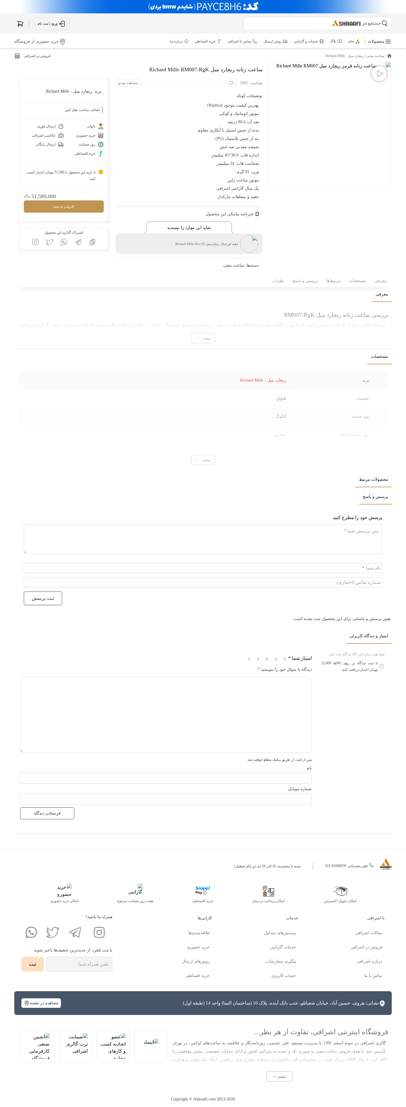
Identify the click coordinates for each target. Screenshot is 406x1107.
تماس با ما (373, 975)
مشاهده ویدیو (128, 83)
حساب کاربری (283, 975)
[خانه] (389, 56)
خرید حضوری (198, 947)
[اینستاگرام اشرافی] (35, 242)
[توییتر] (52, 932)
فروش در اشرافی (37, 56)
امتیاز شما (300, 658)
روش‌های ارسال (196, 961)
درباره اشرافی (369, 961)
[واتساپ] (31, 932)
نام (309, 768)
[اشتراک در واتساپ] (64, 242)
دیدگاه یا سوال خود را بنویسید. (285, 669)
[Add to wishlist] (231, 83)
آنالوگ (281, 416)
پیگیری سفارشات (281, 961)
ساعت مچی (375, 56)
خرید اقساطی (197, 975)
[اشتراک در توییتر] (50, 242)
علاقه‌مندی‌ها (199, 933)
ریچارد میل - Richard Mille (344, 56)
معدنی (280, 434)
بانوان (281, 398)
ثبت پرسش (43, 598)
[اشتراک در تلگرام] (78, 242)
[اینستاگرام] (99, 932)
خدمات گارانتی (283, 947)
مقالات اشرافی (368, 933)
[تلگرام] (75, 932)
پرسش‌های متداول (280, 933)
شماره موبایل (300, 789)
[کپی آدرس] (92, 242)
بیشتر (281, 1076)
